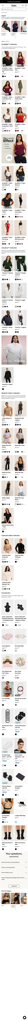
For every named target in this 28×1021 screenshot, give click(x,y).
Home (2, 12)
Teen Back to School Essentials (14, 1)
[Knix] (14, 6)
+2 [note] (23, 451)
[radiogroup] (4, 76)
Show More (14, 886)
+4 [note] (23, 76)
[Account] (23, 5)
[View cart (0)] (26, 5)
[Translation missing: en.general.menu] (2, 5)
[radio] (3, 76)
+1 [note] (10, 130)
